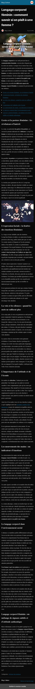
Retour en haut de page (27, 681)
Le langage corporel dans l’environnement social (16, 110)
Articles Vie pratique (15, 674)
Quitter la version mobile (17, 686)
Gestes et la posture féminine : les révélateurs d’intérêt (18, 92)
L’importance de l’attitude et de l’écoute (14, 105)
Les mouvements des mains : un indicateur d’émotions (18, 107)
